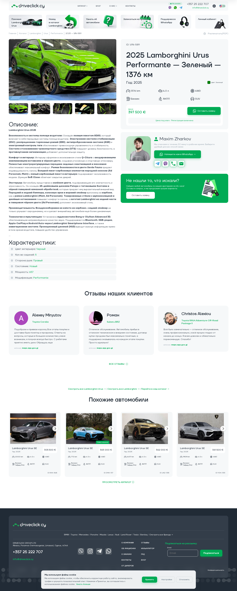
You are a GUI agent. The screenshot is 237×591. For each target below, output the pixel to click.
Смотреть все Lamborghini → (123, 389)
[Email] (181, 163)
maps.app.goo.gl (30, 348)
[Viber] (165, 163)
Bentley (144, 535)
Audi (117, 535)
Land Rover (126, 535)
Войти (214, 6)
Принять (149, 579)
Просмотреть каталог (116, 482)
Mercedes (84, 535)
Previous (14, 428)
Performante (57, 33)
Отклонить (184, 579)
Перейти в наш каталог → (155, 389)
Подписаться (211, 553)
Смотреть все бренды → (161, 535)
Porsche (94, 535)
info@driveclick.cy (200, 8)
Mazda (103, 535)
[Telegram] (157, 163)
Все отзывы (116, 364)
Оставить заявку (206, 111)
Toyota (74, 535)
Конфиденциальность (216, 570)
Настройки (166, 579)
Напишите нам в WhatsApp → (179, 154)
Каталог (23, 33)
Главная (12, 33)
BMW (66, 535)
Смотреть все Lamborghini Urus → (87, 389)
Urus (46, 33)
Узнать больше (83, 584)
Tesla (136, 535)
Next (55, 428)
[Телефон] (173, 163)
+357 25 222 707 (198, 4)
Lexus (110, 535)
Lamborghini (35, 33)
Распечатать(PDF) (218, 33)
